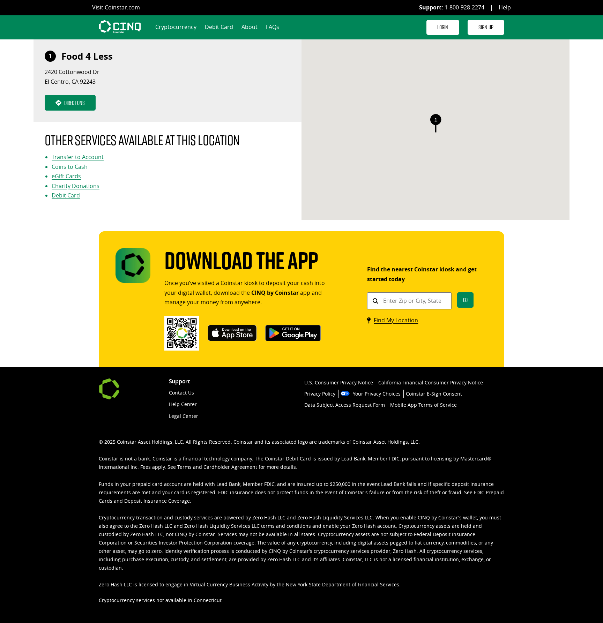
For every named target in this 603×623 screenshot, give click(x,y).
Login (442, 27)
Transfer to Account (78, 157)
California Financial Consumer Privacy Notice (430, 382)
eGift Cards (66, 176)
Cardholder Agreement (230, 467)
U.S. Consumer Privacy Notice (338, 382)
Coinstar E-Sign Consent (434, 393)
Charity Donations (75, 186)
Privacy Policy (319, 393)
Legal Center (183, 416)
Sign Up (485, 27)
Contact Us (181, 392)
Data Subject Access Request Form (344, 404)
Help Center (183, 404)
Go (465, 299)
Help (505, 7)
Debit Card (219, 27)
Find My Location (396, 320)
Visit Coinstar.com (116, 7)
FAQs (272, 27)
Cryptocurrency (175, 27)
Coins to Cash (70, 167)
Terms (184, 467)
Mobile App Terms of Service (423, 404)
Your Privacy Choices (377, 393)
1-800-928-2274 (464, 7)
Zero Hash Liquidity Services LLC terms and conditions (247, 526)
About (249, 27)
